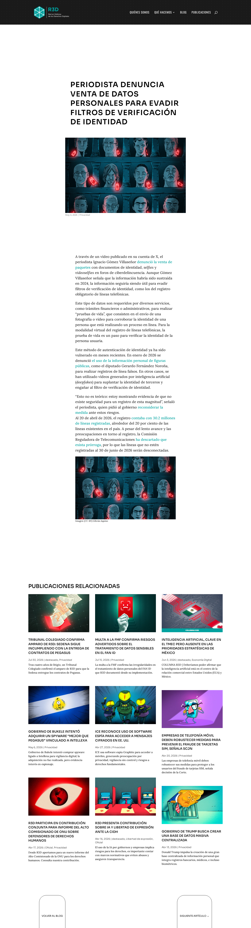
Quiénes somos (139, 12)
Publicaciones (201, 12)
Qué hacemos (163, 12)
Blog (183, 12)
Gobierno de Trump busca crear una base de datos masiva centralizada (191, 835)
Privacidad (84, 214)
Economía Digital (202, 659)
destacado (51, 659)
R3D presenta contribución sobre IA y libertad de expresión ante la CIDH (124, 827)
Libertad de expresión (139, 838)
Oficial (49, 847)
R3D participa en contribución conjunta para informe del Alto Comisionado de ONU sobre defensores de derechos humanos (58, 832)
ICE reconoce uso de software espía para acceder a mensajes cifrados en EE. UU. (123, 736)
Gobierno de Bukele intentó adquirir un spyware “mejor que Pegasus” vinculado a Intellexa (58, 736)
